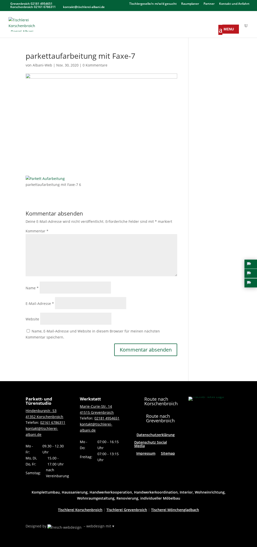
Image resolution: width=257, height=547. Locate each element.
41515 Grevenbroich (97, 412)
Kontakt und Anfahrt (234, 4)
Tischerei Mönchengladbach (175, 509)
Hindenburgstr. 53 (41, 410)
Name (32, 288)
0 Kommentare (95, 65)
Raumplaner (190, 4)
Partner (209, 4)
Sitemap (168, 454)
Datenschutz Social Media (150, 444)
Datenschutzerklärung (156, 435)
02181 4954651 (106, 418)
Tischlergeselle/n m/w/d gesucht (153, 4)
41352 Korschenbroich (44, 416)
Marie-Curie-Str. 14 (96, 406)
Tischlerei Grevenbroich (126, 509)
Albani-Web (42, 65)
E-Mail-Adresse (40, 303)
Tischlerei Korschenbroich (80, 509)
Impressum (145, 454)
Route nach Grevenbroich (160, 418)
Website (32, 319)
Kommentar (37, 231)
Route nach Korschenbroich (161, 401)
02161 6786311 (52, 422)
